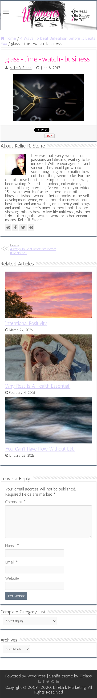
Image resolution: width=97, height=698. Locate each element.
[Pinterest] (53, 682)
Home (10, 38)
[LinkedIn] (57, 682)
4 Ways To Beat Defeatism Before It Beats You (33, 249)
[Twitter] (48, 682)
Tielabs (86, 676)
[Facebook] (43, 682)
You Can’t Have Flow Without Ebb (40, 449)
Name (12, 545)
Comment (15, 501)
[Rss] (39, 682)
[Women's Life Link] (48, 15)
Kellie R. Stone (21, 68)
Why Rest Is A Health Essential (37, 386)
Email (11, 562)
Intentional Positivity (26, 323)
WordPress (36, 676)
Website (12, 578)
